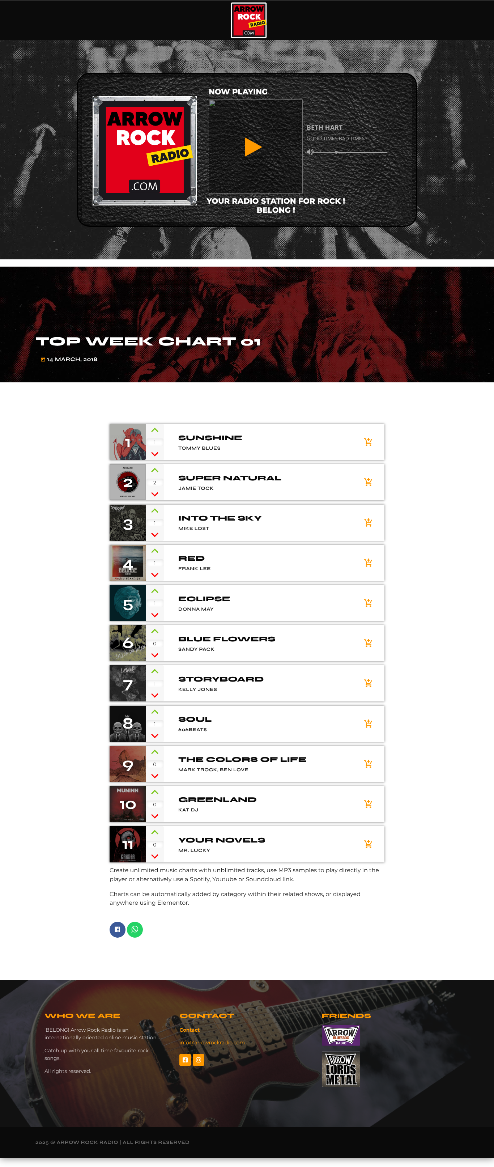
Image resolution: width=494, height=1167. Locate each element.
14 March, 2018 (69, 360)
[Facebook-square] (185, 1060)
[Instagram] (198, 1060)
